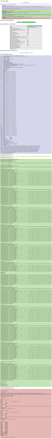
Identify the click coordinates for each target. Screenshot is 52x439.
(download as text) (8, 54)
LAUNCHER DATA (4, 17)
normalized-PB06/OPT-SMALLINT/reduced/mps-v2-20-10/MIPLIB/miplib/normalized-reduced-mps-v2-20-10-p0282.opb (34, 25)
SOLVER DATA (4, 5)
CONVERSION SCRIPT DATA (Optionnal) (7, 12)
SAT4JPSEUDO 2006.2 (19, 22)
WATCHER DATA (4, 13)
